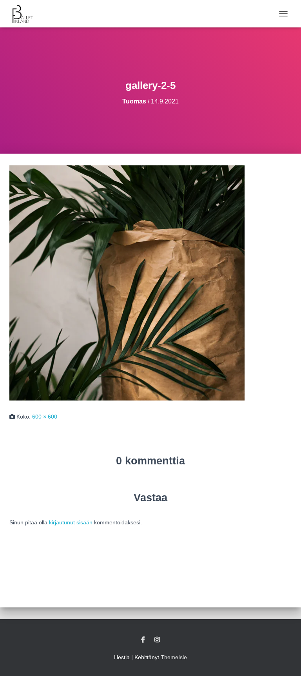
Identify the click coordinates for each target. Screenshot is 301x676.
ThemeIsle (174, 657)
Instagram (157, 640)
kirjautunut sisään (70, 522)
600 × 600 (44, 416)
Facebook (143, 640)
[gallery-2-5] (127, 282)
